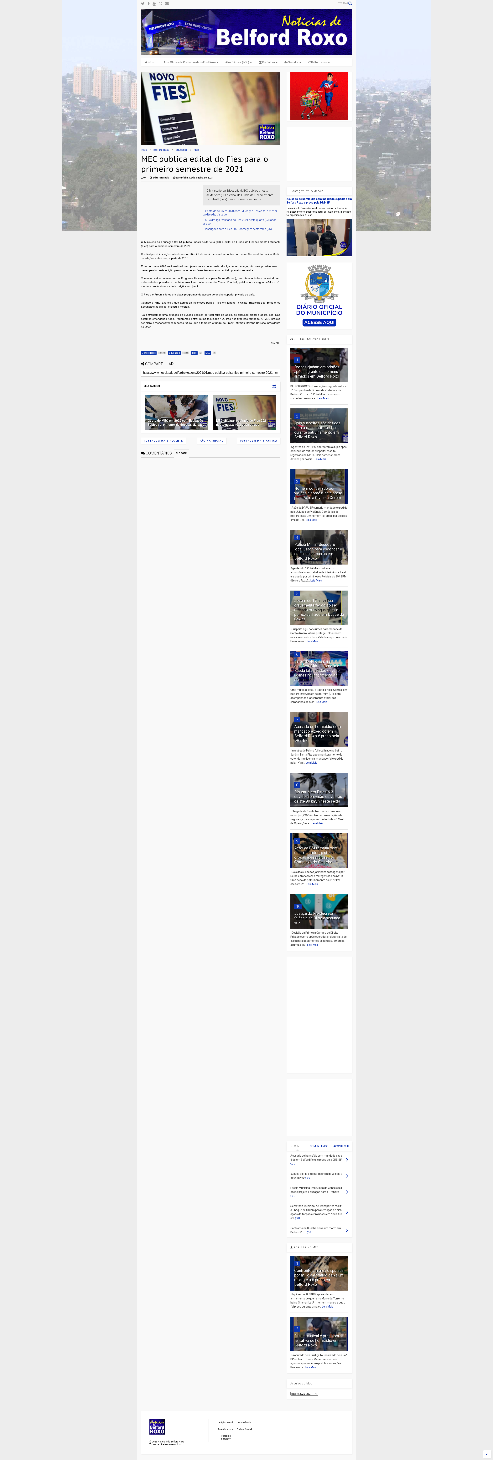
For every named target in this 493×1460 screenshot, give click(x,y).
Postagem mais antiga (258, 440)
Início (150, 62)
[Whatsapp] (160, 3)
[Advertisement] (170, 209)
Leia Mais (323, 398)
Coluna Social (244, 1429)
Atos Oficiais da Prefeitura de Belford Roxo (190, 62)
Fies (196, 149)
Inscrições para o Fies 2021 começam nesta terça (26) (238, 229)
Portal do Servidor (226, 1437)
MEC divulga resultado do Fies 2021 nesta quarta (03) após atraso (242, 423)
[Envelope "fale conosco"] (167, 3)
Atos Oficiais (244, 1422)
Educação (182, 149)
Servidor (293, 62)
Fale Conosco (226, 1429)
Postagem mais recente (163, 440)
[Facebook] (149, 3)
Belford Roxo (319, 62)
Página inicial (211, 440)
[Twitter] (143, 3)
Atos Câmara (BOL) (237, 62)
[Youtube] (154, 3)
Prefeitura (268, 62)
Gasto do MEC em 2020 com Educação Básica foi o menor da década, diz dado (176, 423)
